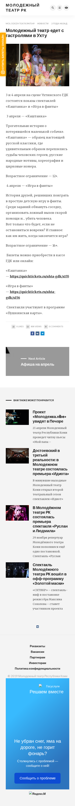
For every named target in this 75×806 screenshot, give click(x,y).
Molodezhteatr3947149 (20, 23)
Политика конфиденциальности (37, 668)
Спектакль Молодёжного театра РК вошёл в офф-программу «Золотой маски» (50, 573)
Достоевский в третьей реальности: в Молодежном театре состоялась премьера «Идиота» (51, 462)
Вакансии (37, 651)
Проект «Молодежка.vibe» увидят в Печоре (49, 416)
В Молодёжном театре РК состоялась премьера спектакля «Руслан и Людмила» (50, 519)
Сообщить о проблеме (38, 778)
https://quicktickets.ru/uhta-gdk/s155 (39, 276)
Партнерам (37, 657)
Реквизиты (37, 646)
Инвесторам (37, 663)
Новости (42, 23)
